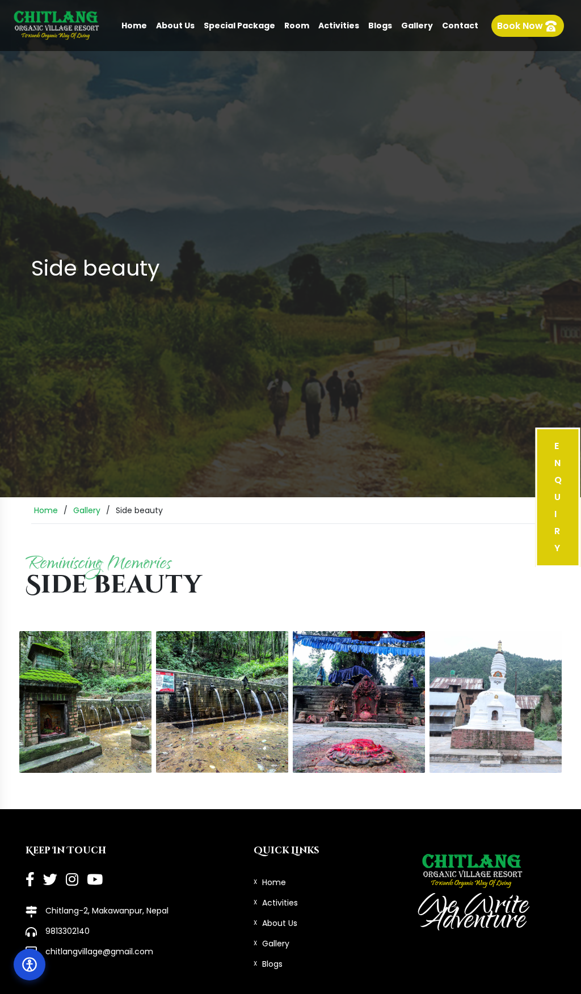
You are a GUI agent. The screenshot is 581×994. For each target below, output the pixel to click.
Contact (460, 25)
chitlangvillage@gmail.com (99, 951)
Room (296, 25)
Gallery (417, 25)
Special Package (239, 25)
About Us (175, 25)
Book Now (521, 25)
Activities (338, 25)
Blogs (380, 25)
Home (134, 25)
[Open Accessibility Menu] (29, 964)
